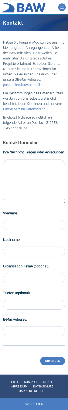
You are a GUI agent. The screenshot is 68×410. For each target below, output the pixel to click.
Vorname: (10, 213)
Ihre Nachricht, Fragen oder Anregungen (33, 152)
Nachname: (11, 240)
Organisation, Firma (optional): (26, 266)
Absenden (52, 361)
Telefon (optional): (16, 293)
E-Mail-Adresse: (15, 319)
